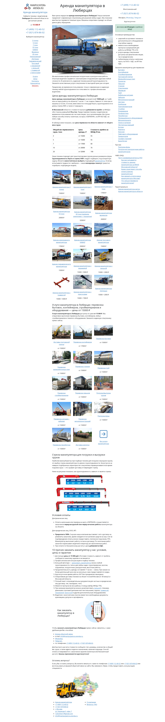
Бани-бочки (122, 141)
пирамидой (59, 593)
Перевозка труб (103, 368)
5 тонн (35, 43)
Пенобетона (122, 116)
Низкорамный (35, 57)
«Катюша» (35, 59)
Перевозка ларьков (82, 393)
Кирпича (121, 129)
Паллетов (121, 81)
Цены (35, 79)
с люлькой (35, 68)
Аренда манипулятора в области (130, 191)
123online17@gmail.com (64, 714)
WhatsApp (59, 639)
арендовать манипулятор (81, 563)
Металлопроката (124, 120)
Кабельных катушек (125, 95)
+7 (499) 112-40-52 (35, 29)
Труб (120, 93)
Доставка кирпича (82, 445)
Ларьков (121, 84)
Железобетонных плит (126, 79)
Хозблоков (122, 104)
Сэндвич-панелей (124, 139)
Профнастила (123, 113)
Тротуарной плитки (125, 77)
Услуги (35, 76)
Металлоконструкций (126, 100)
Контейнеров (123, 72)
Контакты (35, 81)
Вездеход (35, 52)
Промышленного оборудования (130, 118)
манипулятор (100, 161)
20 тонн (35, 54)
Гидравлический (35, 61)
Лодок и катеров (124, 123)
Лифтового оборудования (128, 134)
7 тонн (35, 45)
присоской (69, 593)
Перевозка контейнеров (82, 342)
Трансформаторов (125, 107)
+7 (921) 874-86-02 (35, 32)
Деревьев (121, 90)
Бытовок (121, 70)
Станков (121, 86)
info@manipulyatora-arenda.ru (71, 636)
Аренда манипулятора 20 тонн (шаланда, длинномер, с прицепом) (82, 214)
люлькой (97, 588)
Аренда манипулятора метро (129, 189)
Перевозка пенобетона (61, 445)
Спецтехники (123, 88)
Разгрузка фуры (103, 416)
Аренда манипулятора (35, 12)
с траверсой (35, 70)
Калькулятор (35, 83)
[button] (55, 45)
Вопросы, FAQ (92, 704)
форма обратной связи (64, 634)
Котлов (121, 127)
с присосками (35, 73)
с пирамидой (35, 66)
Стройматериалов (125, 74)
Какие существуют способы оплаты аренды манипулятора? (131, 171)
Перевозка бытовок (103, 339)
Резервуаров (123, 111)
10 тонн (35, 47)
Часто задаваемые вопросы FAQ (130, 158)
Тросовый (35, 63)
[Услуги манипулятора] (103, 434)
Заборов (121, 97)
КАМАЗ (35, 50)
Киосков (121, 132)
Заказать (35, 86)
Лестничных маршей (126, 125)
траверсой (104, 590)
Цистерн (121, 102)
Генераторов (123, 136)
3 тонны (35, 40)
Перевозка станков (82, 366)
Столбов (121, 109)
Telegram (58, 641)
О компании (91, 702)
